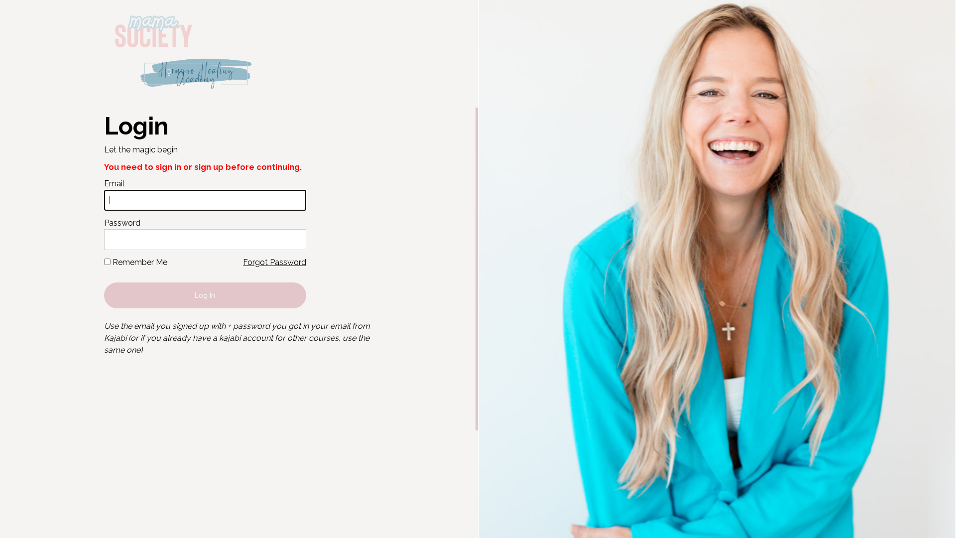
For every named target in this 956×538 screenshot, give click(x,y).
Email (114, 183)
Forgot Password (274, 262)
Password (122, 223)
